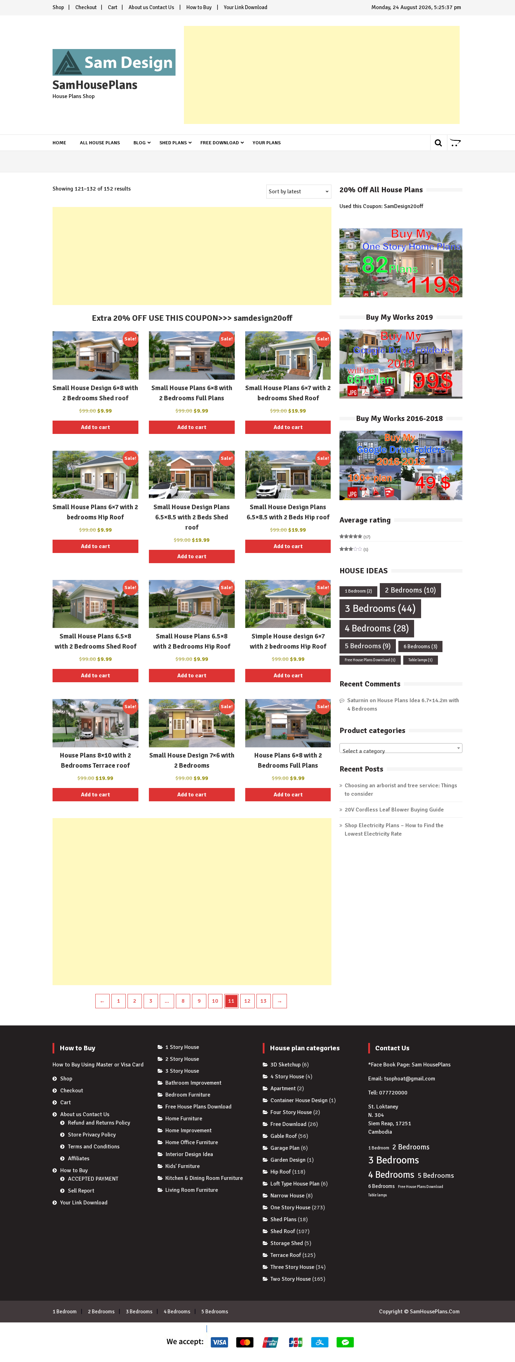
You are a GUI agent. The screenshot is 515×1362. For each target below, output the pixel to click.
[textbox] (401, 751)
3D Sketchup (285, 1064)
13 (263, 1000)
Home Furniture (183, 1118)
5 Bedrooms (368, 646)
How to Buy (199, 7)
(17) (354, 537)
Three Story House (292, 1267)
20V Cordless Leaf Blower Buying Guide (394, 809)
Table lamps (420, 660)
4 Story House (287, 1076)
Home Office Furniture (191, 1142)
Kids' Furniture (182, 1166)
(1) (353, 550)
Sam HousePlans (431, 1064)
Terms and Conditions (93, 1146)
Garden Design (287, 1159)
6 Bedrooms (420, 646)
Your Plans (267, 143)
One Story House (290, 1207)
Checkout (86, 7)
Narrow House (287, 1195)
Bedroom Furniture (187, 1094)
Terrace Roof (285, 1255)
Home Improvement (188, 1130)
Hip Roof (280, 1171)
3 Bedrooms (380, 608)
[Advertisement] (322, 75)
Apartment (283, 1088)
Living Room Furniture (191, 1190)
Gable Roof (283, 1136)
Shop (58, 7)
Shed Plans (173, 143)
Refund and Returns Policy (99, 1122)
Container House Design (299, 1100)
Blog (139, 143)
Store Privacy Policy (92, 1134)
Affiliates (78, 1158)
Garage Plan (285, 1148)
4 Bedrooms (377, 628)
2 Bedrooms (410, 590)
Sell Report (81, 1190)
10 (215, 1000)
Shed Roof (282, 1231)
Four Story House (291, 1112)
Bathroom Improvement (193, 1082)
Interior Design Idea (189, 1154)
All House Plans (100, 143)
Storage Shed (286, 1243)
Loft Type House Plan (295, 1183)
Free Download (219, 143)
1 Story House (182, 1047)
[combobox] (400, 748)
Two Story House (290, 1279)
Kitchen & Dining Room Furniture (204, 1178)
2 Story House (182, 1059)
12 (247, 1000)
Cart (112, 7)
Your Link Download (245, 7)
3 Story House (182, 1070)
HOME (59, 143)
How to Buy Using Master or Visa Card (98, 1064)
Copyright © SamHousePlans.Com (419, 1311)
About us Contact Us (151, 7)
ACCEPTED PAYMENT (93, 1178)
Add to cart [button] (95, 427)
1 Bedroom (358, 591)
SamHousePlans (95, 85)
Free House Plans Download (370, 660)
